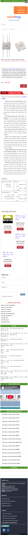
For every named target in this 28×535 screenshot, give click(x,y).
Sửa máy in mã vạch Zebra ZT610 (10, 428)
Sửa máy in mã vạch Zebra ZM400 (10, 445)
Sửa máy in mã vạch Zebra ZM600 (10, 449)
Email (3, 282)
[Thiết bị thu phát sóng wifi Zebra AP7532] (20, 236)
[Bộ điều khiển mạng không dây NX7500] (8, 254)
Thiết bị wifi (11, 29)
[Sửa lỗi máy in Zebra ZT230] (5, 339)
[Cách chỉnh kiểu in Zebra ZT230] (5, 351)
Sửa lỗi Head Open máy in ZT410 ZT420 (18, 371)
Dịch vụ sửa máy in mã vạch (8, 501)
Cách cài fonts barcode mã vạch (17, 328)
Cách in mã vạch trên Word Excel (17, 360)
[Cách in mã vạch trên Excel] (5, 367)
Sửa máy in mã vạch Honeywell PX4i (11, 452)
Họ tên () (4, 277)
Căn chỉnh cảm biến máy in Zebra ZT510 (18, 344)
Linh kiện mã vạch (7, 1)
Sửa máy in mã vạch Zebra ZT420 (10, 421)
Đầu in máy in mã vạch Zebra (9, 518)
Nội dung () (4, 287)
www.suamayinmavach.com (8, 487)
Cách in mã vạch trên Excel (16, 366)
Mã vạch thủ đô (24, 1)
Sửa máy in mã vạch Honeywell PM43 (11, 456)
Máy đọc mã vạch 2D (6, 311)
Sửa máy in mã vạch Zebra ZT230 (10, 414)
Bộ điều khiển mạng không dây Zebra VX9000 (7, 227)
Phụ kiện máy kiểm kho (6, 315)
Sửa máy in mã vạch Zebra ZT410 (10, 417)
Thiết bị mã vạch (5, 498)
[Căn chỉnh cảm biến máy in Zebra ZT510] (5, 345)
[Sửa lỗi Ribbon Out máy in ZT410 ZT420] (5, 378)
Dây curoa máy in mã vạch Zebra (10, 516)
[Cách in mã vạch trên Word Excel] (5, 362)
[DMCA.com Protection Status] (5, 526)
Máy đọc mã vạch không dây (8, 313)
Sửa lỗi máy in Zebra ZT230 (16, 339)
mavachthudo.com (10, 486)
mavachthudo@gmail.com (12, 490)
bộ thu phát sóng (13, 69)
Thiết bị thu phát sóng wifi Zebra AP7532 (20, 242)
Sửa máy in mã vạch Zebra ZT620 (10, 431)
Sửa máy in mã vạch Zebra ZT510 (10, 424)
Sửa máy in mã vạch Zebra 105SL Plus (12, 442)
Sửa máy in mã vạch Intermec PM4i (11, 463)
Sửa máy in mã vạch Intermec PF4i (11, 459)
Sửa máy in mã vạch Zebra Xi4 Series (11, 438)
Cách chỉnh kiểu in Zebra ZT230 (17, 349)
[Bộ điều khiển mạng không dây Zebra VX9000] (8, 219)
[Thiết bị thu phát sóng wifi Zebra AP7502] (20, 218)
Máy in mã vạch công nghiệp (8, 305)
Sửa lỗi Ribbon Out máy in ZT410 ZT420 (18, 377)
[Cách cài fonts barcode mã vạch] (5, 329)
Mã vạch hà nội (24, 3)
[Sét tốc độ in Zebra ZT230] (5, 356)
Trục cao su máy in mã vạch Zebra (10, 520)
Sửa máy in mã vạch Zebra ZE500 (10, 435)
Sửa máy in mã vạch (15, 1)
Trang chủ (4, 29)
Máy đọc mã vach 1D (6, 309)
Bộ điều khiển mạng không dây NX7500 (7, 260)
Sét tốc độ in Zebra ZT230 (15, 355)
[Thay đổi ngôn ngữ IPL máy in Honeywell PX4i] (5, 334)
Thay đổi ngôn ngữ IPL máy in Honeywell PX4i (18, 334)
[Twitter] (4, 530)
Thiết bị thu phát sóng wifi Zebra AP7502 (20, 223)
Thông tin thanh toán (6, 505)
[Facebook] (8, 530)
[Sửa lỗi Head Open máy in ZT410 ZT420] (5, 372)
